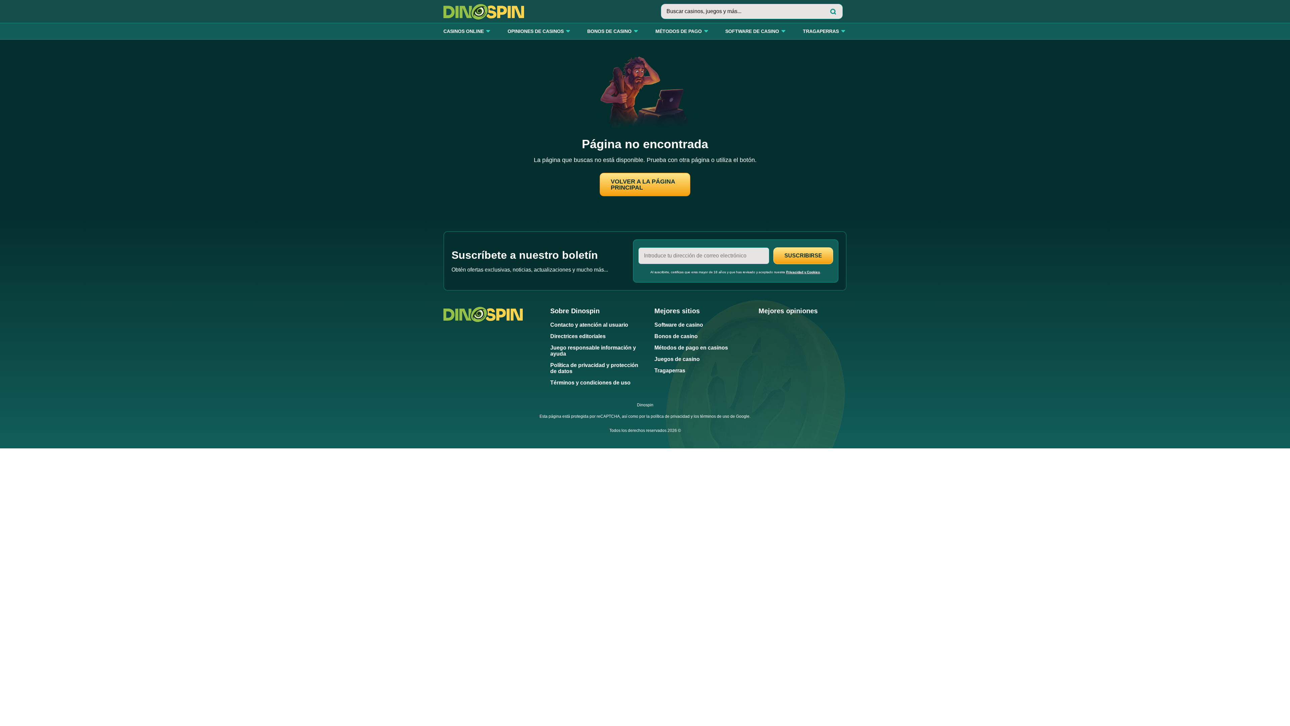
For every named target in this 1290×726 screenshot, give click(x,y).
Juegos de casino (677, 359)
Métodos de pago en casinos (691, 348)
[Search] (833, 11)
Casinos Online (463, 31)
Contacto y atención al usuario (589, 325)
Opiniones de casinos (536, 31)
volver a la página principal (643, 184)
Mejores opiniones (788, 311)
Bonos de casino (609, 31)
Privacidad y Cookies (803, 272)
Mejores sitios (677, 311)
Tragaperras (821, 31)
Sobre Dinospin (575, 311)
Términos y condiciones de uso (590, 383)
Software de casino (752, 31)
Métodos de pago (678, 31)
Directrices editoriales (578, 336)
